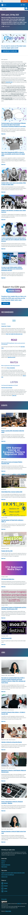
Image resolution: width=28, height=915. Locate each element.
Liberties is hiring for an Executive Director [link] (11, 742)
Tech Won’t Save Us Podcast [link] (6, 387)
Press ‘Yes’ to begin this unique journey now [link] (14, 334)
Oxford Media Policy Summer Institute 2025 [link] (11, 491)
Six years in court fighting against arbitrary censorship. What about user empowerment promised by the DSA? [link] (12, 269)
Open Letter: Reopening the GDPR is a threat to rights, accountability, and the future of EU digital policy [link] (13, 154)
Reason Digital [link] (8, 911)
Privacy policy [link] (4, 899)
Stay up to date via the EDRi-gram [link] (7, 874)
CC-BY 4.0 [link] (19, 903)
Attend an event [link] (4, 876)
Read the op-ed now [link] (11, 357)
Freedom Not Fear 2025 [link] (7, 551)
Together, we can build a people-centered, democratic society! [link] (13, 872)
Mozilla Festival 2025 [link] (6, 638)
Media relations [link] (4, 866)
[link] (26, 8)
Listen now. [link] (14, 395)
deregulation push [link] (9, 82)
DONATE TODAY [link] (6, 303)
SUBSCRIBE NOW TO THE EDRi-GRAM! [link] (10, 51)
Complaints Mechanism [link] (5, 864)
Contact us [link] (3, 860)
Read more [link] (3, 133)
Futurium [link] (9, 326)
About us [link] (3, 862)
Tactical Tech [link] (3, 326)
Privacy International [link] (11, 367)
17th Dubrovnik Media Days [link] (7, 579)
